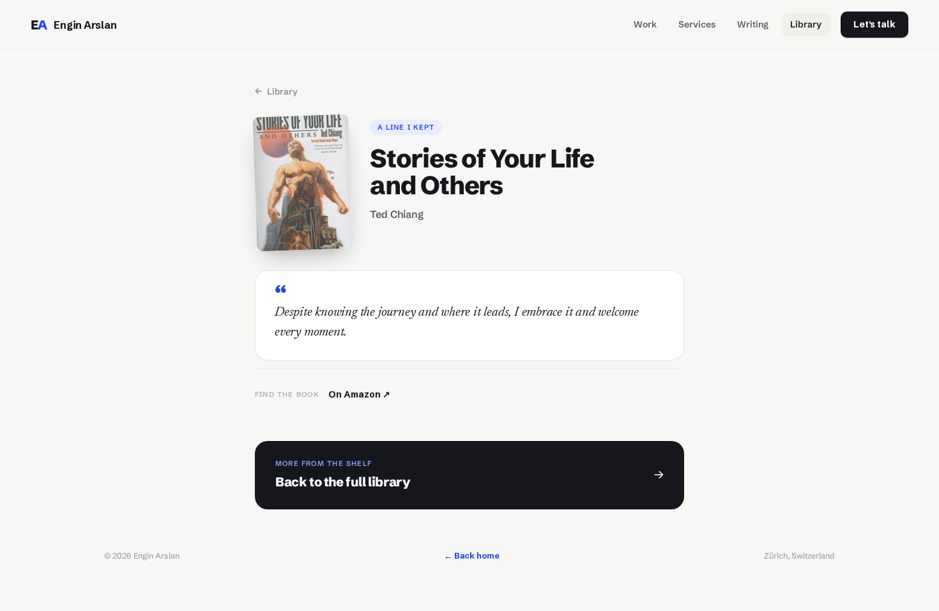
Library (805, 24)
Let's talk (874, 24)
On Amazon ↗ (359, 394)
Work (645, 24)
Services (696, 24)
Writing (752, 24)
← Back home (472, 556)
